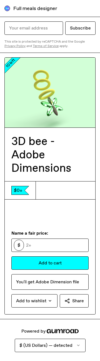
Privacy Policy (15, 46)
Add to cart (50, 263)
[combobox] (34, 301)
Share (78, 300)
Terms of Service (46, 46)
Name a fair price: (29, 233)
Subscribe (80, 28)
